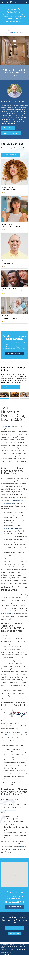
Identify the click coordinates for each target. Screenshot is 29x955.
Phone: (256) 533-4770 (14, 902)
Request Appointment (14, 353)
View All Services (10, 154)
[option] (15, 394)
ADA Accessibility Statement (16, 949)
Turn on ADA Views (7, 952)
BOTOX (11, 613)
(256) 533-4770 (12, 849)
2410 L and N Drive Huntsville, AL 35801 (14, 897)
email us (8, 946)
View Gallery (10, 387)
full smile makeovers (17, 611)
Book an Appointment (11, 133)
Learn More (8, 128)
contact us (22, 846)
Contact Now (14, 933)
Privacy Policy (5, 954)
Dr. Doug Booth (6, 426)
